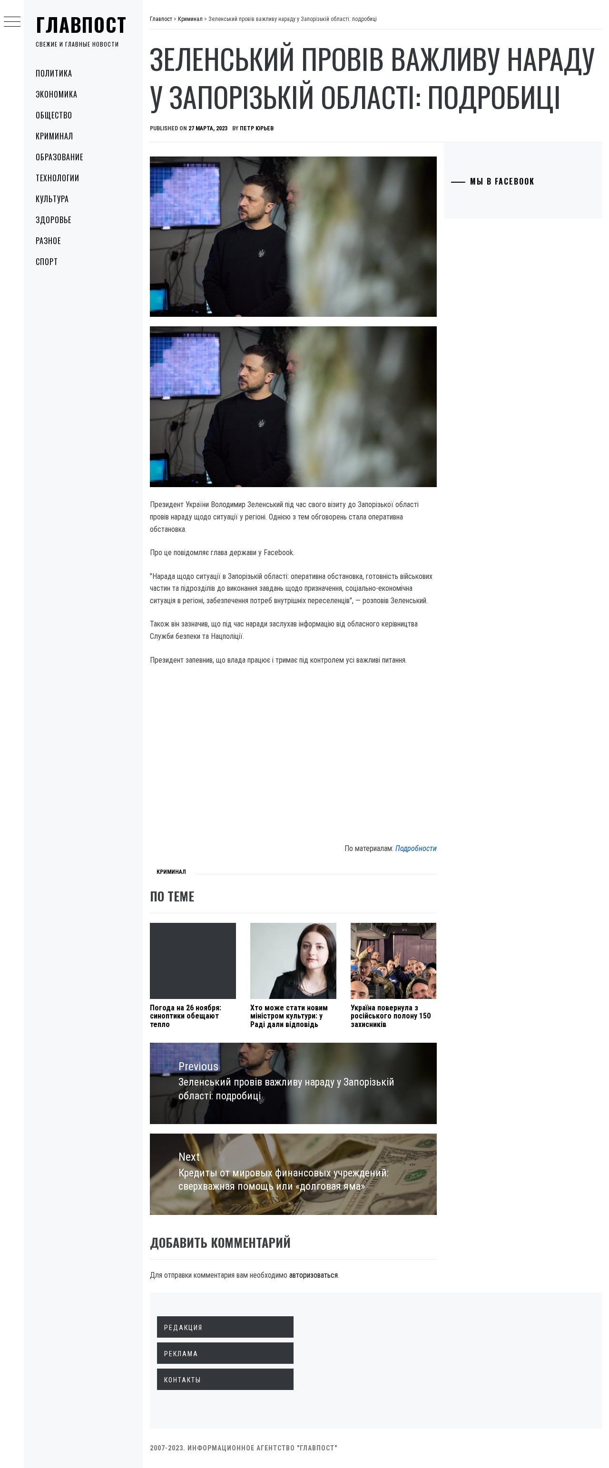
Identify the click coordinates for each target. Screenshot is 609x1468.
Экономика (57, 94)
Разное (48, 240)
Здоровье (53, 219)
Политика (54, 73)
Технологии (57, 178)
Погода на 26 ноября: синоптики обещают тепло (185, 1016)
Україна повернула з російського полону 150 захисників (391, 1016)
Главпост (81, 24)
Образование (59, 157)
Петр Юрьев (257, 128)
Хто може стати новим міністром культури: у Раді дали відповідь (289, 1016)
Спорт (47, 261)
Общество (54, 115)
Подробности (416, 848)
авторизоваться (313, 1275)
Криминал (54, 136)
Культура (52, 199)
